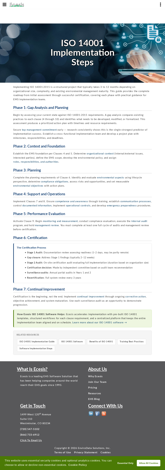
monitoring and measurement (60, 221)
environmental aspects (110, 177)
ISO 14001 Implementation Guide (37, 342)
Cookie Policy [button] (77, 465)
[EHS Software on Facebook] (97, 413)
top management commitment (39, 130)
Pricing (92, 387)
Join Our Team (97, 382)
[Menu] (4, 4)
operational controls (78, 205)
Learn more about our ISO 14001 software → (99, 322)
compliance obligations (54, 181)
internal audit (139, 221)
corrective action (135, 296)
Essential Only (125, 463)
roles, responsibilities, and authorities (35, 162)
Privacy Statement (85, 452)
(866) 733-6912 (29, 434)
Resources (94, 393)
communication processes (135, 201)
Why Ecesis (95, 376)
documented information (37, 205)
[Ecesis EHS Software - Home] (16, 4)
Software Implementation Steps (36, 349)
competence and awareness (71, 201)
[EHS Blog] (104, 413)
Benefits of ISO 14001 (101, 342)
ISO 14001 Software (72, 342)
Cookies (106, 452)
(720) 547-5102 (29, 429)
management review (47, 225)
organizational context (100, 153)
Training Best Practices (132, 342)
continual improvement (90, 296)
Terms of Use (62, 452)
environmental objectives (28, 186)
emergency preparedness (122, 205)
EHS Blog (94, 399)
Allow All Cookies (148, 463)
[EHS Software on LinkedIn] (91, 413)
